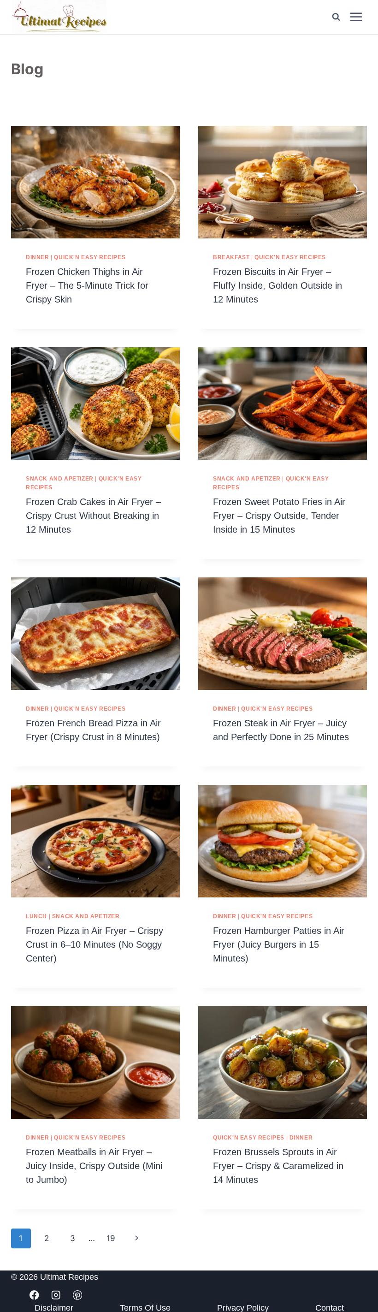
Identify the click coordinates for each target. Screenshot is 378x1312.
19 (110, 1238)
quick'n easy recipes (89, 257)
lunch (36, 916)
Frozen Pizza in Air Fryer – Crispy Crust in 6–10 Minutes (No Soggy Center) (94, 944)
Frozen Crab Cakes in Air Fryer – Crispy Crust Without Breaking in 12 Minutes (93, 515)
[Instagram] (56, 1295)
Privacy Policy (243, 1308)
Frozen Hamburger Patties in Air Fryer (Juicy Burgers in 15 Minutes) (278, 944)
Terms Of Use (145, 1308)
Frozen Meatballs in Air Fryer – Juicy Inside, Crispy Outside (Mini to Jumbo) (94, 1166)
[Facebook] (34, 1295)
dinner (37, 257)
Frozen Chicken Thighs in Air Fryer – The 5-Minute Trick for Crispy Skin (87, 285)
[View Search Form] (336, 17)
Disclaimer (54, 1308)
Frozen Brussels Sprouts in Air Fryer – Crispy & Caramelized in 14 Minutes (278, 1166)
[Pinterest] (77, 1295)
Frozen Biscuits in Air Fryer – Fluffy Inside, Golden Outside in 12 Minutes (277, 285)
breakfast (231, 257)
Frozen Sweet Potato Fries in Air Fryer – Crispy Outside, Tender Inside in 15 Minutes (279, 515)
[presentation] (95, 182)
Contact (329, 1308)
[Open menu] (356, 17)
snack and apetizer (60, 478)
